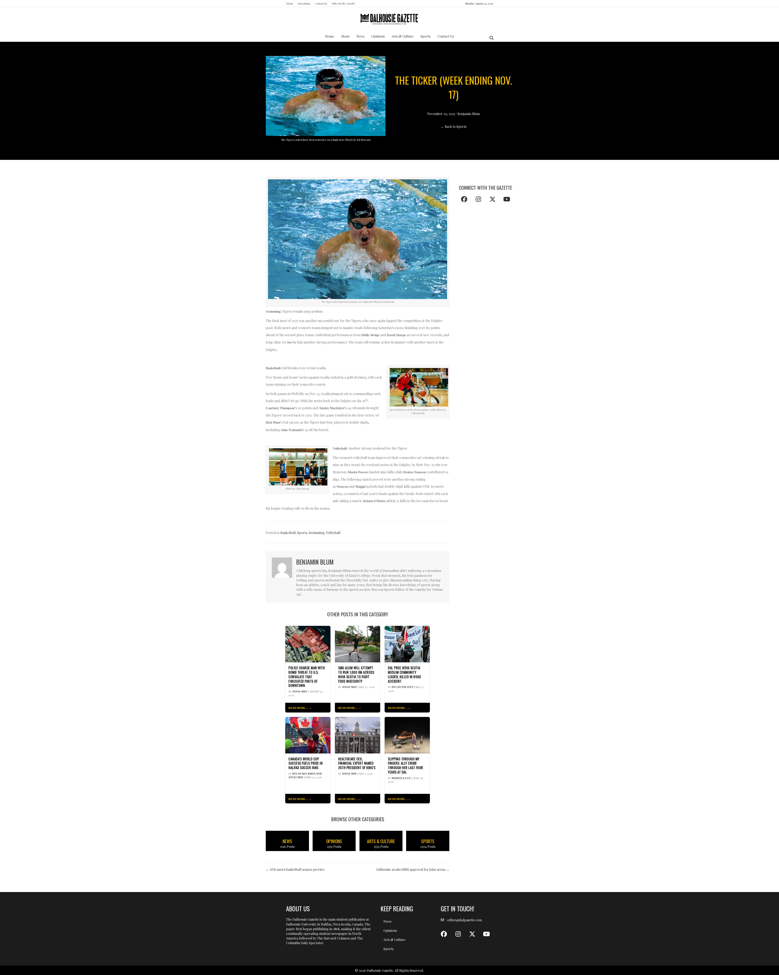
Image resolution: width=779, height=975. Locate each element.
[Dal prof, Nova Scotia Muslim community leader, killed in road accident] (407, 643)
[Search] (490, 38)
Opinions (378, 36)
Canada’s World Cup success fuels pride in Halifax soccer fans (305, 763)
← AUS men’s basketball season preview (295, 869)
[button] (464, 199)
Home (329, 36)
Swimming (316, 533)
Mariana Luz (401, 778)
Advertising (303, 3)
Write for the (343, 3)
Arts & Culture (403, 36)
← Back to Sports (453, 126)
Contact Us (321, 3)
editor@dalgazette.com (464, 920)
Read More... (298, 708)
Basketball (288, 533)
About (289, 3)
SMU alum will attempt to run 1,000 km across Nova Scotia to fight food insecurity (356, 674)
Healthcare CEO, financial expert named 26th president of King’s (356, 763)
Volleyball (333, 533)
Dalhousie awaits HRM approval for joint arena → (412, 869)
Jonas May (299, 691)
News (360, 36)
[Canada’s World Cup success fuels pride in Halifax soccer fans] (307, 735)
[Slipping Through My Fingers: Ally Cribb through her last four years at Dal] (407, 735)
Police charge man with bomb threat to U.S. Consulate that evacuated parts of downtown (306, 677)
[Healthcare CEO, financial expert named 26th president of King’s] (357, 735)
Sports (425, 36)
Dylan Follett (402, 687)
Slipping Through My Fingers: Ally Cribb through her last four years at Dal (405, 765)
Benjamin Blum (468, 114)
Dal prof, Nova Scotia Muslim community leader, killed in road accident (404, 674)
